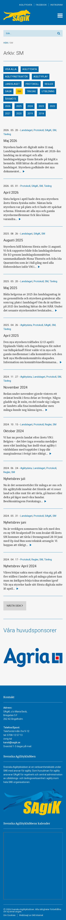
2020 (19, 113)
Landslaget (12, 84)
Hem (5, 42)
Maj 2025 (10, 288)
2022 (52, 106)
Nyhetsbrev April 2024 (19, 566)
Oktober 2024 (13, 431)
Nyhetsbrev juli (14, 479)
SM (19, 91)
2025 (19, 106)
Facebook (41, 5)
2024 (30, 106)
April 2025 (11, 336)
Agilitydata (25, 5)
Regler (49, 84)
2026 (7, 106)
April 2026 (11, 192)
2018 (41, 113)
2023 (41, 106)
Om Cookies (9, 915)
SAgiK (8, 91)
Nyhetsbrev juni (14, 522)
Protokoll (32, 84)
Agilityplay (41, 76)
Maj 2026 (10, 141)
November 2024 (15, 387)
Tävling (31, 91)
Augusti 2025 (13, 240)
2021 (7, 113)
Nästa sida (14, 605)
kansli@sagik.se (11, 742)
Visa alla (11, 69)
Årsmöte (10, 98)
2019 (30, 113)
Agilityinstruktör (16, 76)
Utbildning (48, 91)
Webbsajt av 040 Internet (31, 915)
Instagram (56, 5)
